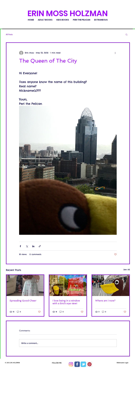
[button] (126, 34)
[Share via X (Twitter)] (27, 246)
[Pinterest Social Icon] (89, 364)
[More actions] (115, 52)
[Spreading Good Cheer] (25, 285)
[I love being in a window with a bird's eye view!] (68, 285)
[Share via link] (39, 246)
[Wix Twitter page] (83, 364)
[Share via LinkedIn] (33, 246)
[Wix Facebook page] (77, 364)
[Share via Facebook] (20, 246)
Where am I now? (105, 300)
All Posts (9, 34)
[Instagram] (71, 364)
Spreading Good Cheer (23, 300)
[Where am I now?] (110, 285)
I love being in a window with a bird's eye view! (66, 302)
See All (126, 269)
